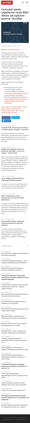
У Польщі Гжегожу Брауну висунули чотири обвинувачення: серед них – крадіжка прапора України (14, 286)
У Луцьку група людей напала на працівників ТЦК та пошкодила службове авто (14, 340)
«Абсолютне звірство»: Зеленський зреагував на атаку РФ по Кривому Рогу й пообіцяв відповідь (15, 277)
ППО (17, 110)
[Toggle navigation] (27, 2)
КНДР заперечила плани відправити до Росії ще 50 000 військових (12, 198)
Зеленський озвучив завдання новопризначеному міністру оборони (12, 223)
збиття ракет (17, 107)
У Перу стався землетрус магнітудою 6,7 (13, 390)
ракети (22, 110)
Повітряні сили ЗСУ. (13, 49)
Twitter (16, 117)
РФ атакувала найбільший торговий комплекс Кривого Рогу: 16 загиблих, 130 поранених (15, 397)
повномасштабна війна (8, 110)
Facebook (6, 117)
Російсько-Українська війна (9, 112)
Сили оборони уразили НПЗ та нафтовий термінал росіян (12, 179)
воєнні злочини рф (6, 107)
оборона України (6, 108)
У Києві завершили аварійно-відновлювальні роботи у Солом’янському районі (14, 375)
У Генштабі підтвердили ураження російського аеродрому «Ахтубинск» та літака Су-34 (14, 366)
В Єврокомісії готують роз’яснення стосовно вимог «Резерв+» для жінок (15, 128)
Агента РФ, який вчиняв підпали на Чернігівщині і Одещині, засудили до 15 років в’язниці (13, 357)
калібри (24, 107)
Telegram (7, 121)
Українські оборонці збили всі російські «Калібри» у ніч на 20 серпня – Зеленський (12, 151)
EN (23, 2)
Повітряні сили (16, 108)
